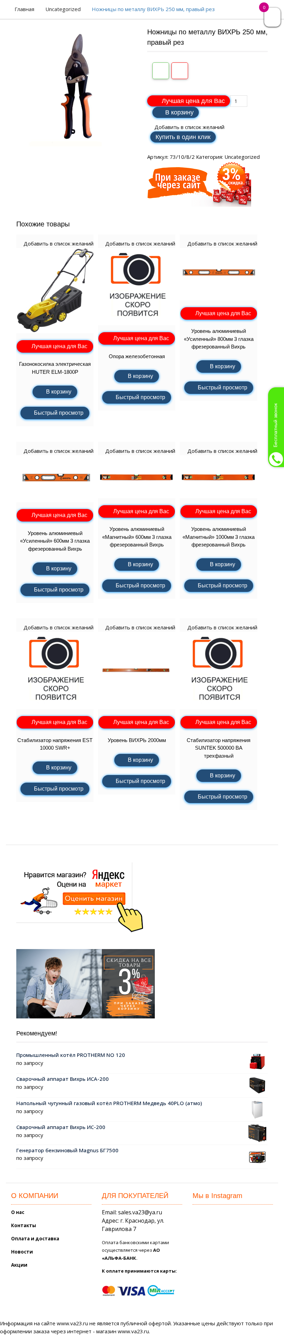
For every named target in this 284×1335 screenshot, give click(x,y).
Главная (24, 9)
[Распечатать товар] (161, 71)
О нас (17, 1212)
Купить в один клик (183, 137)
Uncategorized (63, 9)
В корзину (179, 112)
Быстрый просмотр (58, 413)
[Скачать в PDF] (180, 71)
